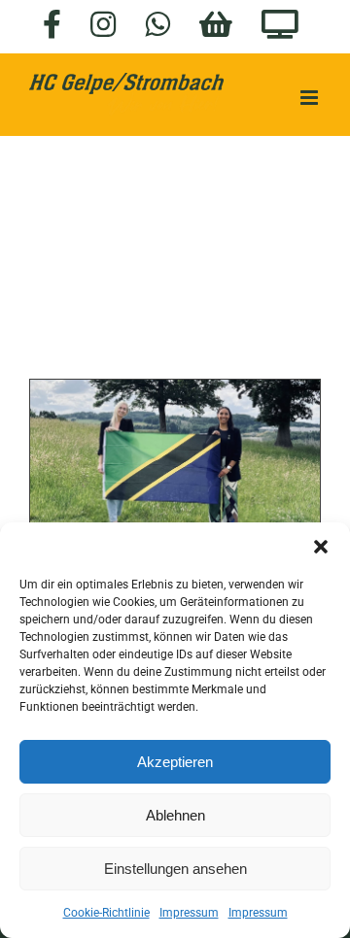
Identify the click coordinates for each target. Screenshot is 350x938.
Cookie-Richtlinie (106, 913)
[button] (321, 546)
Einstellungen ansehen (175, 868)
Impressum (189, 913)
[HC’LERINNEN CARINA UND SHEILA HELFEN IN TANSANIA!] (175, 466)
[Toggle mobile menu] (310, 97)
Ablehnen (175, 815)
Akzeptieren (175, 762)
